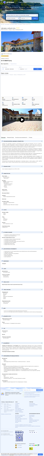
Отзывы (16, 404)
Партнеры (31, 418)
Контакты (30, 422)
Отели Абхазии (7, 24)
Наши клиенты (31, 416)
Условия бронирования (33, 404)
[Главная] (1, 24)
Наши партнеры (18, 408)
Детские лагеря (31, 7)
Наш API (16, 422)
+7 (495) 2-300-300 (22, 2)
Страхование (31, 405)
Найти (35, 18)
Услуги (30, 417)
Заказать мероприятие (33, 421)
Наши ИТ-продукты (18, 410)
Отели (3, 24)
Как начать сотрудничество (20, 415)
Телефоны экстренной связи (6, 414)
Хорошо (40, 454)
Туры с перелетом (15, 7)
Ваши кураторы (18, 417)
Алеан (11, 53)
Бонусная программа (18, 416)
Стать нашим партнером (19, 409)
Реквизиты (17, 405)
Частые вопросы (32, 403)
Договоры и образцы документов (21, 418)
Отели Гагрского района (13, 24)
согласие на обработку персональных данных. (33, 394)
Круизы (37, 7)
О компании (17, 403)
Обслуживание (31, 415)
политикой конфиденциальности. (29, 393)
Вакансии (17, 407)
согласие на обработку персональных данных (22, 454)
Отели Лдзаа (20, 24)
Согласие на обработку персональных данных (23, 424)
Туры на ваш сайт (18, 421)
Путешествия (22, 7)
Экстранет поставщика (19, 411)
